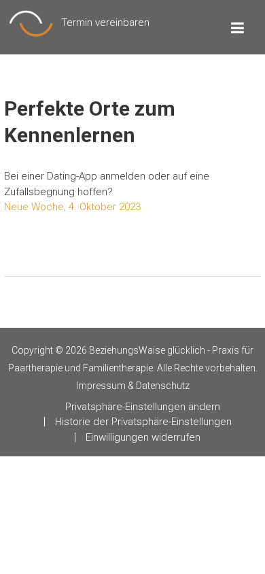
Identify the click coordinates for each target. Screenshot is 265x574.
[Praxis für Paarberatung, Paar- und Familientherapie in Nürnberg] (30, 22)
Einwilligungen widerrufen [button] (143, 437)
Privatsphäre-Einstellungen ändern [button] (142, 407)
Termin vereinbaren (105, 22)
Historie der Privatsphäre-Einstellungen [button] (143, 422)
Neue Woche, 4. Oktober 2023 (72, 207)
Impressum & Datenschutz (133, 385)
